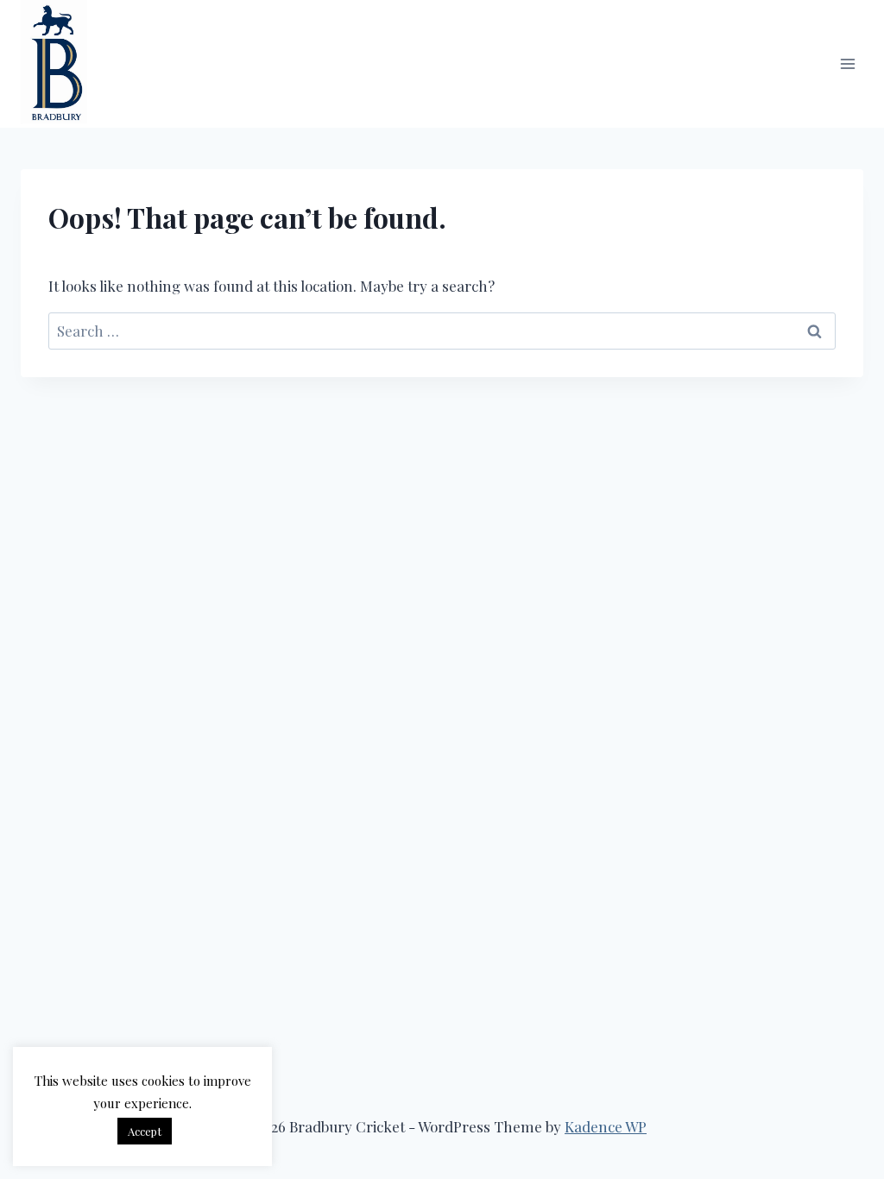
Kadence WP (606, 1126)
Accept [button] (144, 1131)
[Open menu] (847, 63)
